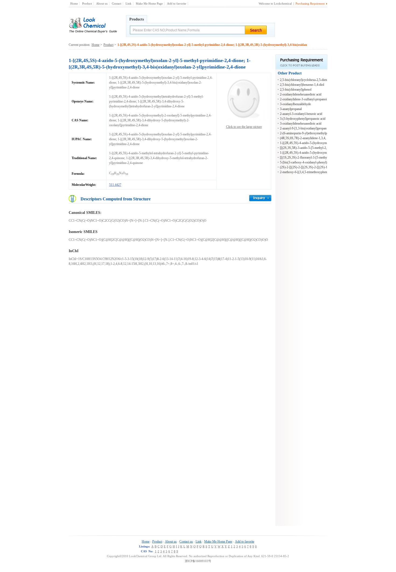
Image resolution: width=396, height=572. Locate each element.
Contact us (186, 541)
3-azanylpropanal (291, 109)
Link (128, 3)
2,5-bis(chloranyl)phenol (295, 89)
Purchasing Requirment (310, 3)
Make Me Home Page (149, 3)
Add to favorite (176, 3)
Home (74, 3)
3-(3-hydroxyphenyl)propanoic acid (302, 119)
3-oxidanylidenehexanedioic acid (300, 123)
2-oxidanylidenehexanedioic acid (300, 94)
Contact (116, 3)
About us (101, 3)
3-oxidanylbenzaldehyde (295, 104)
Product (87, 3)
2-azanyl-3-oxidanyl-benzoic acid (301, 114)
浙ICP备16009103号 (198, 561)
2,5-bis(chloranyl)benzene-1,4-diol (302, 85)
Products (136, 19)
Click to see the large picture (244, 127)
